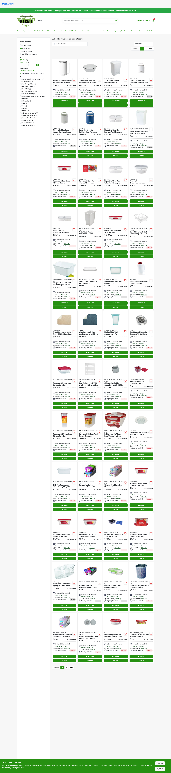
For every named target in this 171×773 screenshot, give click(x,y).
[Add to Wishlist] (74, 79)
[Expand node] (20, 73)
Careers (56, 31)
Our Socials (132, 31)
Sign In (139, 20)
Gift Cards (37, 31)
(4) (29, 93)
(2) (26, 98)
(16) (33, 79)
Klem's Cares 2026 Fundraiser (70, 31)
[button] (120, 30)
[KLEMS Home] (26, 21)
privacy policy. (117, 765)
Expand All (31, 70)
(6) (29, 91)
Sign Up (147, 20)
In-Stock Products (27, 51)
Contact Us (150, 31)
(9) (29, 84)
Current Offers (86, 31)
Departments (27, 31)
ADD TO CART (64, 101)
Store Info (142, 31)
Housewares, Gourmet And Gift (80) (33, 73)
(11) (27, 81)
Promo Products (27, 45)
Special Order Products (29, 54)
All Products (26, 48)
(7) (26, 89)
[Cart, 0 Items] (153, 21)
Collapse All (23, 70)
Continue (160, 763)
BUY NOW (64, 105)
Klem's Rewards (108, 31)
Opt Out (160, 769)
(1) (24, 103)
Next (150, 48)
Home (19, 31)
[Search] (116, 20)
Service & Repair (47, 31)
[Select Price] (37, 65)
